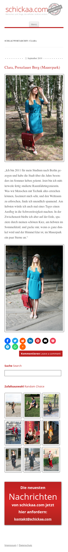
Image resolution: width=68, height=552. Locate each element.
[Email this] (45, 341)
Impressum (10, 545)
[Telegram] (8, 347)
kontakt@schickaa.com (33, 519)
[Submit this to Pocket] (53, 341)
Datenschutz (25, 545)
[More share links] (23, 347)
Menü (34, 24)
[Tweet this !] (15, 341)
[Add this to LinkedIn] (30, 341)
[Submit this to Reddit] (23, 341)
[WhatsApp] (15, 347)
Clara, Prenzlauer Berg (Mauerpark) (32, 67)
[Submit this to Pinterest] (38, 341)
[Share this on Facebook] (8, 341)
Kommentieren (41, 353)
